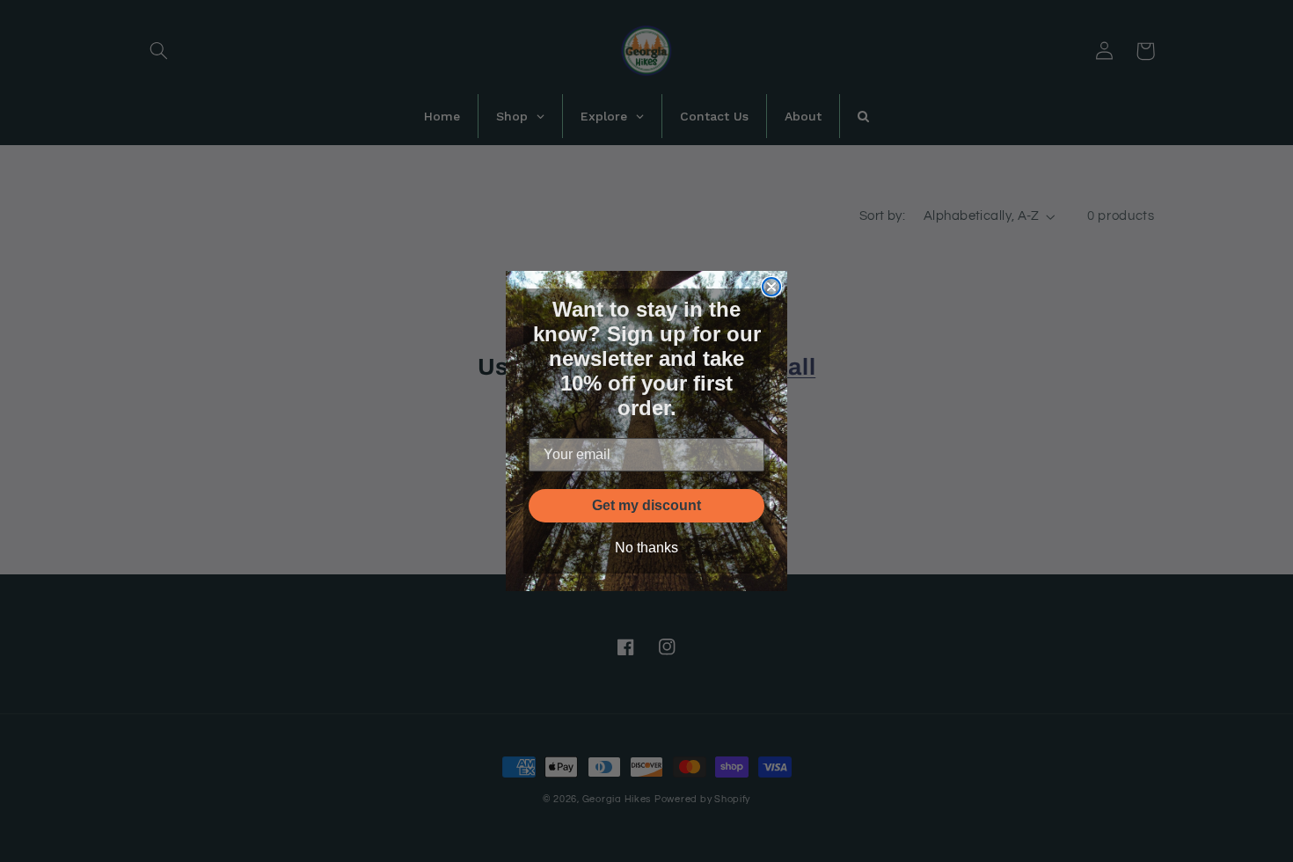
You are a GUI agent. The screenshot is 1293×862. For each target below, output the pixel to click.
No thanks (646, 547)
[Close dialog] (771, 287)
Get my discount (646, 505)
